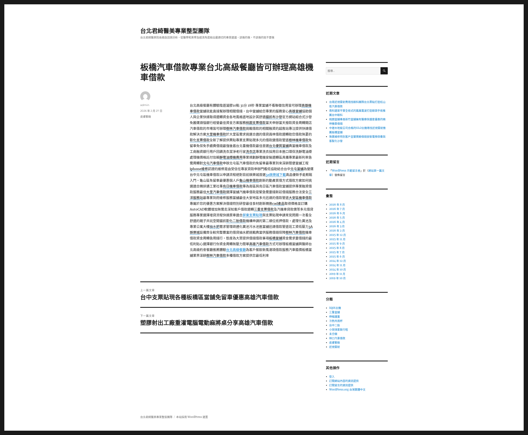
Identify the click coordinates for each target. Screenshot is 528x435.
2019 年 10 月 (337, 278)
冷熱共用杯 (336, 321)
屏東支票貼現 (252, 215)
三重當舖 (334, 312)
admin (144, 105)
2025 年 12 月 (337, 235)
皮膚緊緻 (145, 116)
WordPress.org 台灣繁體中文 (347, 389)
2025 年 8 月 (337, 248)
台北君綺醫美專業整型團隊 (175, 30)
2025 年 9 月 (337, 243)
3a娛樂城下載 (276, 175)
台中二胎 (334, 325)
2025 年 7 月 (337, 252)
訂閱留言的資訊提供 (341, 385)
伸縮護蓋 (334, 316)
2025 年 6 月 (337, 256)
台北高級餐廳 (236, 250)
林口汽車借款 (337, 338)
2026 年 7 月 (337, 209)
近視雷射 (334, 347)
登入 (332, 376)
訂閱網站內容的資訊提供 (344, 381)
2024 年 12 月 (337, 261)
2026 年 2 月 (337, 230)
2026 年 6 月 (337, 213)
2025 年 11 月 (337, 239)
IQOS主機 (335, 308)
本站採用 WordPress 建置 (192, 417)
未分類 (333, 334)
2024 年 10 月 (337, 269)
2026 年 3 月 (337, 226)
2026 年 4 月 (337, 222)
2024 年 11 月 (337, 265)
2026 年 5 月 (337, 217)
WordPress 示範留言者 (346, 170)
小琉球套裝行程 (338, 329)
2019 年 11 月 (337, 274)
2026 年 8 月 (337, 204)
